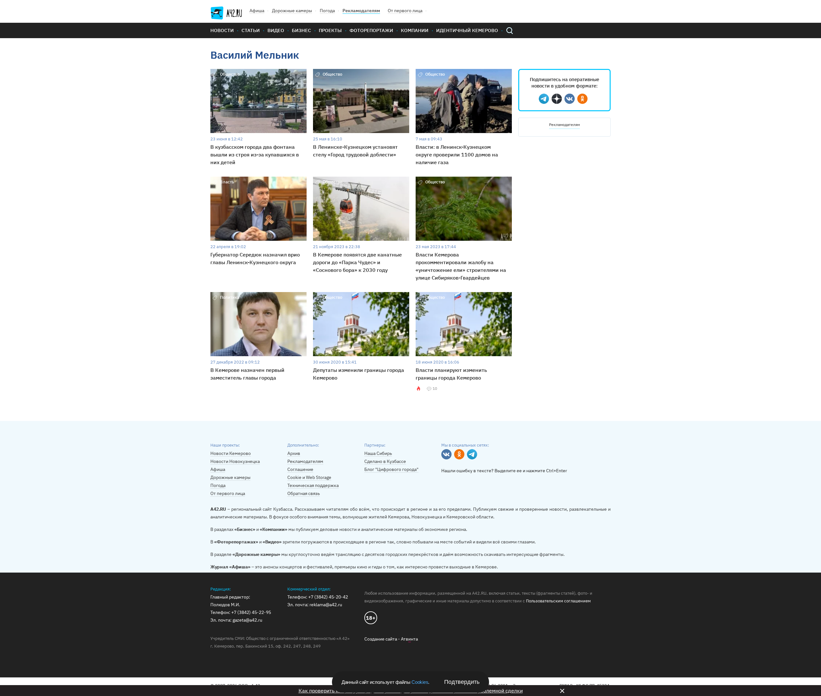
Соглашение (300, 469)
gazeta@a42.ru (247, 620)
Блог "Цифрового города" (391, 469)
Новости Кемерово (230, 453)
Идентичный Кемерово (467, 30)
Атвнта (409, 639)
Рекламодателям (361, 10)
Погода (327, 10)
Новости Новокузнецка (235, 461)
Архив (293, 453)
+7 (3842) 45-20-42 (328, 597)
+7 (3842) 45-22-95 (251, 612)
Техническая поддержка (313, 485)
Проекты (330, 30)
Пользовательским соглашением (558, 601)
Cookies (419, 682)
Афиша (257, 10)
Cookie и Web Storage (309, 477)
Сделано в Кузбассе (385, 461)
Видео (275, 30)
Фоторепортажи (371, 30)
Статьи (250, 30)
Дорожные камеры (292, 10)
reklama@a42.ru (325, 605)
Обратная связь (303, 493)
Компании (414, 30)
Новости (222, 30)
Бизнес (301, 30)
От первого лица (405, 10)
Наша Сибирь (378, 453)
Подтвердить (461, 682)
